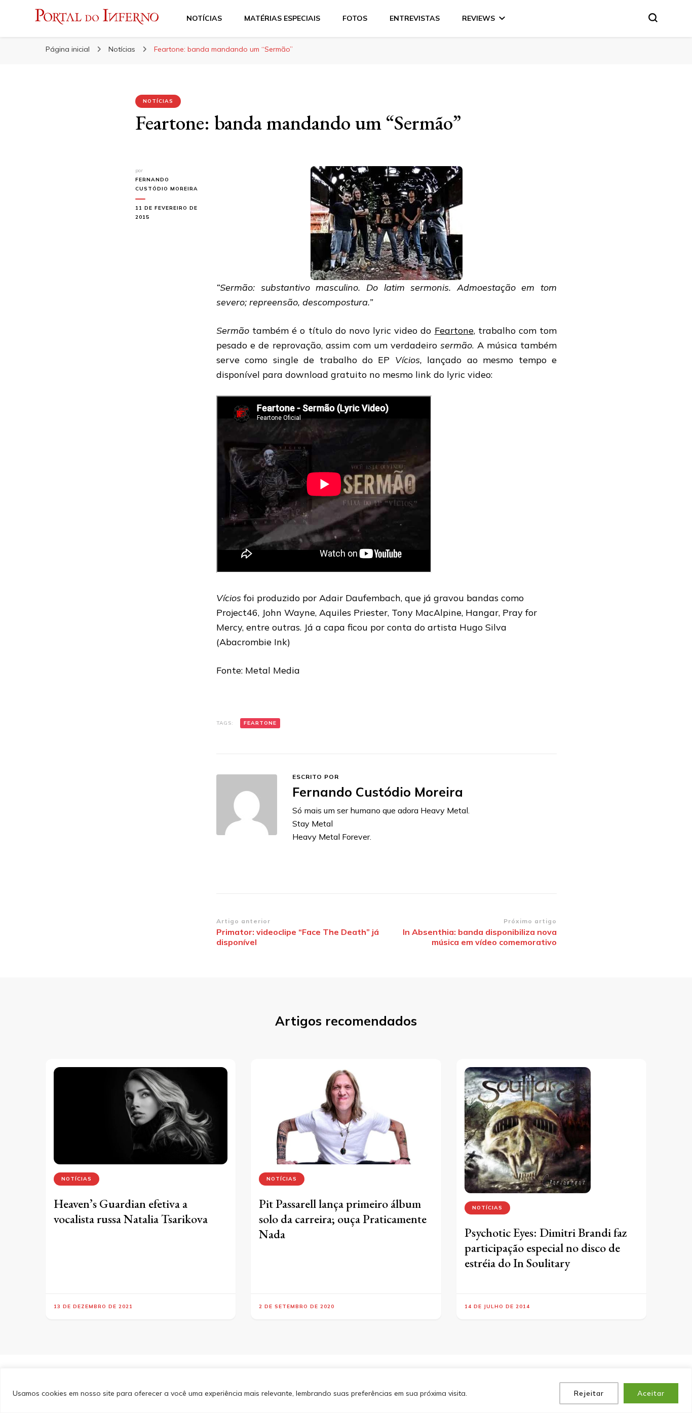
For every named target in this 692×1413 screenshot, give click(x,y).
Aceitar (651, 1393)
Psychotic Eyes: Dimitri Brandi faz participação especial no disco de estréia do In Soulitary (546, 1248)
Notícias (158, 101)
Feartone (454, 330)
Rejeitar (589, 1393)
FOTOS (354, 18)
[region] (346, 1390)
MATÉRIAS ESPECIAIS (282, 18)
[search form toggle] (653, 17)
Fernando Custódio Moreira (166, 184)
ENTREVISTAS (415, 18)
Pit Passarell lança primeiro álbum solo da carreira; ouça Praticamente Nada (343, 1219)
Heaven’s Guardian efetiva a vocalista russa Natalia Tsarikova (131, 1211)
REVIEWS (478, 18)
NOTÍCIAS (204, 18)
